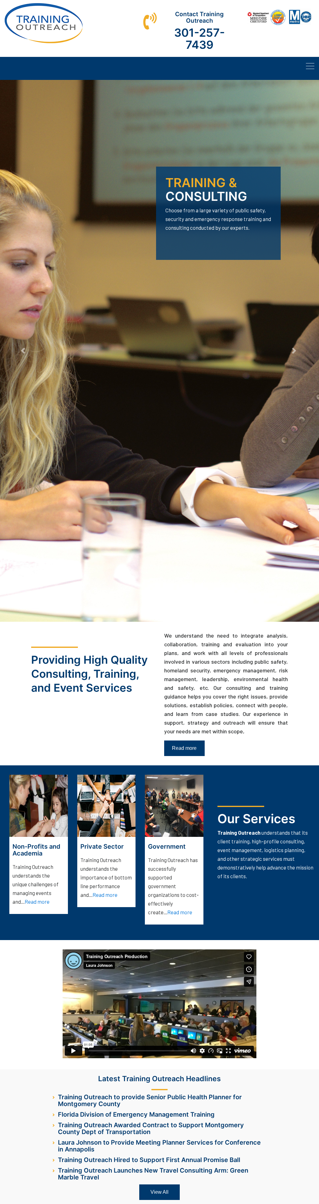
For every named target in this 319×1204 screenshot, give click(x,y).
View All (159, 1192)
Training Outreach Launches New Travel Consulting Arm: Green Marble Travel (153, 1174)
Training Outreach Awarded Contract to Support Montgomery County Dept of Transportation (151, 1128)
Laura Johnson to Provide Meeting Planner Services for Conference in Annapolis (159, 1146)
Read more (184, 748)
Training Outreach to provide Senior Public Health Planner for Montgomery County (150, 1100)
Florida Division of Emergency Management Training (136, 1114)
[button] (24, 351)
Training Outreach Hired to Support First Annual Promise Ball (149, 1160)
